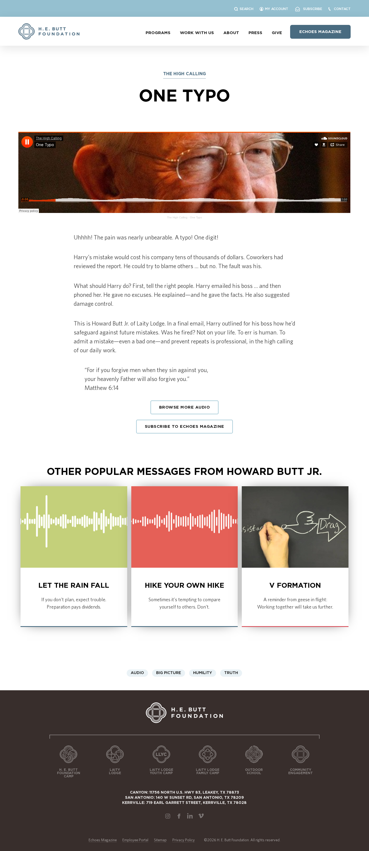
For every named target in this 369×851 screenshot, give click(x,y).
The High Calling (177, 217)
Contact (342, 9)
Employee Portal (135, 840)
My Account (276, 9)
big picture (168, 673)
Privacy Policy (183, 840)
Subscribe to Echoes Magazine (184, 427)
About (231, 33)
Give (277, 33)
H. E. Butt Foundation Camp (68, 773)
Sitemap (160, 840)
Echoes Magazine (320, 32)
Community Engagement (300, 771)
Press (255, 33)
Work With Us (197, 33)
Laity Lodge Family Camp (207, 771)
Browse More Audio (184, 407)
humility (202, 673)
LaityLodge (115, 771)
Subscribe (311, 9)
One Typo (196, 217)
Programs (158, 33)
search (246, 9)
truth (231, 673)
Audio (137, 673)
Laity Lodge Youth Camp (161, 771)
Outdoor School (254, 771)
